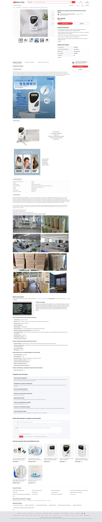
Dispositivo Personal (52, 505)
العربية (62, 515)
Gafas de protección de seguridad (56, 494)
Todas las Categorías (17, 5)
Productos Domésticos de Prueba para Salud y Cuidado (38, 7)
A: (18, 424)
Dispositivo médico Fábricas (18, 505)
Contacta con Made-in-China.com (47, 513)
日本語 (31, 515)
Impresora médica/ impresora (37, 490)
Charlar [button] (82, 23)
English (20, 515)
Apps (82, 5)
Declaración (24, 513)
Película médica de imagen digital (18, 490)
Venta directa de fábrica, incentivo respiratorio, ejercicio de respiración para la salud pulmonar (35, 459)
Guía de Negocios (77, 513)
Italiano (50, 515)
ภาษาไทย (73, 515)
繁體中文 (27, 515)
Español (38, 515)
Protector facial (72, 494)
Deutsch (42, 515)
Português (46, 515)
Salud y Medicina (18, 7)
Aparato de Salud (25, 7)
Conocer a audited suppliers (65, 513)
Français (34, 515)
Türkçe (77, 515)
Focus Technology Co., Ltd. (49, 517)
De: (18, 422)
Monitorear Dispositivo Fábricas (41, 505)
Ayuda (78, 5)
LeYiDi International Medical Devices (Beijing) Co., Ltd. (68, 13)
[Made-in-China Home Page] (18, 2)
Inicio (14, 7)
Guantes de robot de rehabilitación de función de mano (79, 490)
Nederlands (66, 515)
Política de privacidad (38, 513)
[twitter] (84, 513)
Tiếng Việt (81, 515)
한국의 (59, 515)
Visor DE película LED (54, 492)
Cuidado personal (35, 492)
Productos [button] (30, 2)
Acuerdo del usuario (31, 513)
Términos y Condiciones (88, 518)
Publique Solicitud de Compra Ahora (40, 436)
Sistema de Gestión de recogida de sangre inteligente (21, 494)
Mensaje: (17, 427)
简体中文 (23, 515)
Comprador (71, 5)
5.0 (76, 63)
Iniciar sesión (87, 2)
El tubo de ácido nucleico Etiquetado (76, 492)
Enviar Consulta (65, 23)
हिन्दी (70, 515)
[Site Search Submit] (73, 2)
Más (13, 509)
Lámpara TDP (15, 492)
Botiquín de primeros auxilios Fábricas (64, 505)
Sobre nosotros (19, 513)
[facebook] (82, 513)
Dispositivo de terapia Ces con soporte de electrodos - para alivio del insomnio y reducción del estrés (50, 459)
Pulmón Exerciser (35, 494)
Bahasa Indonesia (86, 515)
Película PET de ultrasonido (55, 490)
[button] (70, 2)
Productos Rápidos (56, 513)
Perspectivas (72, 513)
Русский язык (55, 515)
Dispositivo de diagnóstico (77, 505)
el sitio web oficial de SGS (40, 298)
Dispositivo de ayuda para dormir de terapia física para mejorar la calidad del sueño (81, 459)
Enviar (21, 436)
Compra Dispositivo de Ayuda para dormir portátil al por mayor (24, 507)
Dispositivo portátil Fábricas (29, 505)
